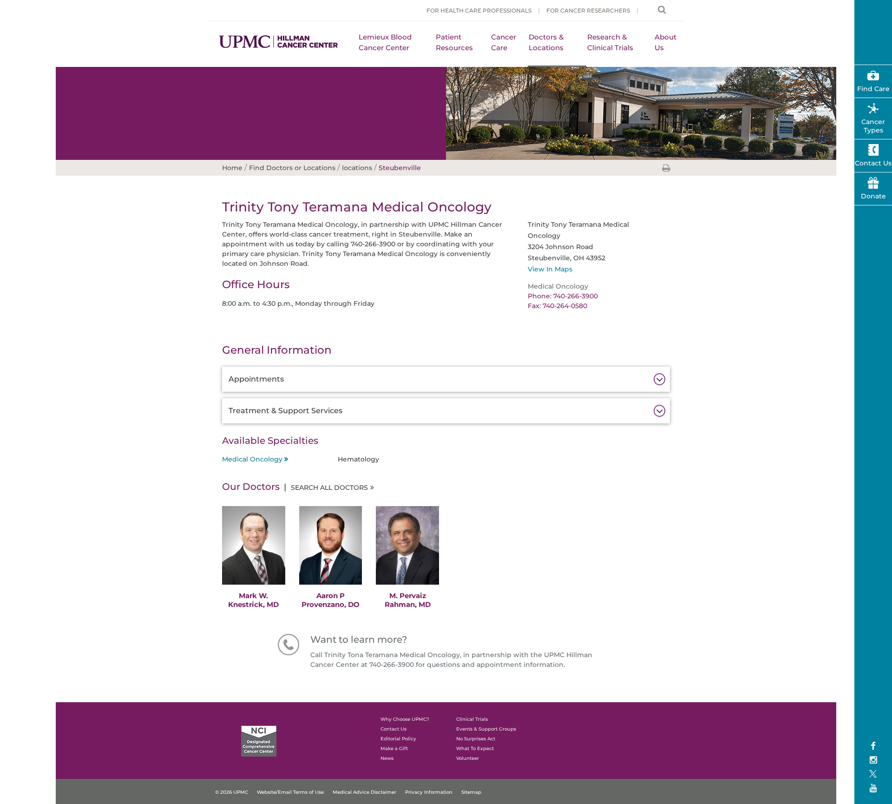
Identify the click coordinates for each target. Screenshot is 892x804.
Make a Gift (394, 748)
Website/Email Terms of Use (290, 792)
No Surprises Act (475, 739)
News (387, 758)
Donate (873, 196)
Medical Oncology (252, 459)
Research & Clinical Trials (610, 42)
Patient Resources (454, 42)
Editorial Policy (398, 739)
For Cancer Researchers (588, 10)
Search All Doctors (329, 487)
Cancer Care (503, 42)
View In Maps (550, 269)
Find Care (873, 89)
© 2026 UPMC (231, 792)
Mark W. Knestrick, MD (253, 600)
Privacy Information (429, 792)
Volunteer (467, 758)
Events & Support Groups (486, 729)
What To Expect (475, 748)
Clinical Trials (472, 719)
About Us (665, 42)
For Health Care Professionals (478, 10)
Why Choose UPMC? (404, 719)
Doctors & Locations (546, 42)
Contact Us (393, 729)
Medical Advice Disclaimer (364, 792)
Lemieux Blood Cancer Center (385, 42)
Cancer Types (873, 126)
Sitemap (471, 792)
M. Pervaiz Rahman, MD (408, 600)
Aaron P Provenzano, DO (331, 600)
